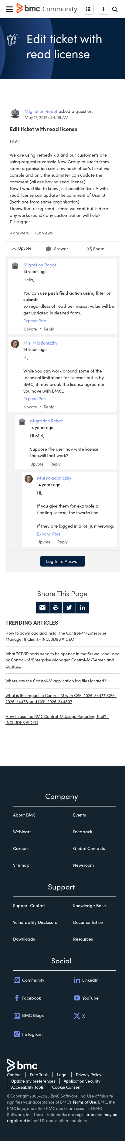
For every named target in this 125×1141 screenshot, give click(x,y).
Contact (14, 1074)
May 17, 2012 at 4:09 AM (47, 117)
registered (84, 1114)
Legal (62, 1074)
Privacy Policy (88, 1074)
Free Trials (39, 1074)
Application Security (82, 1081)
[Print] (55, 607)
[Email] (42, 607)
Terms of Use (84, 1102)
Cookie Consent (67, 1087)
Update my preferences (33, 1081)
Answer (61, 248)
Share (98, 248)
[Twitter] (69, 607)
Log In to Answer (62, 561)
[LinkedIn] (82, 607)
